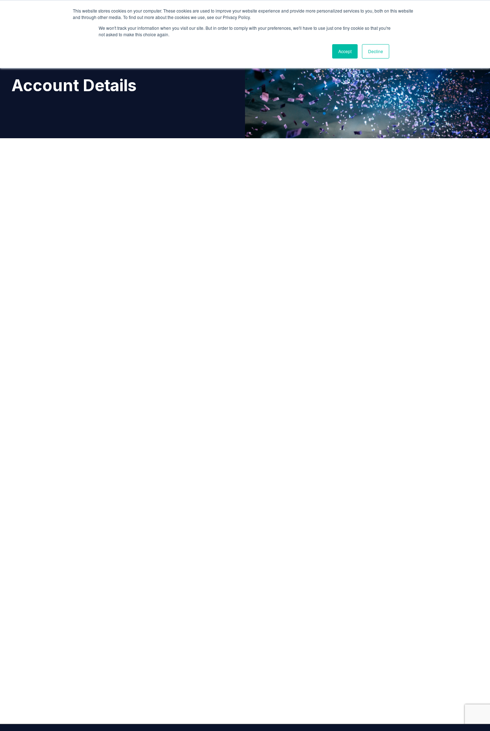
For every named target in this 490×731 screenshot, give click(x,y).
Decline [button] (375, 51)
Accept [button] (345, 51)
